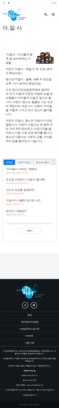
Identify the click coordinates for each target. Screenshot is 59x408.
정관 (29, 314)
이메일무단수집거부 (29, 328)
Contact (29, 335)
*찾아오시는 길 (29, 371)
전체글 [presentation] (9, 162)
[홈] (14, 14)
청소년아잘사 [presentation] (42, 162)
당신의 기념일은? (16, 211)
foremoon (11, 172)
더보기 (29, 230)
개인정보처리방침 (29, 321)
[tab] (9, 162)
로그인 (54, 3)
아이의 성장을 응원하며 (20, 189)
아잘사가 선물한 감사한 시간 (23, 200)
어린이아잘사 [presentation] (24, 162)
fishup (9, 193)
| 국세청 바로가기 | (29, 395)
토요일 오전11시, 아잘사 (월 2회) (25, 179)
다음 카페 (29, 342)
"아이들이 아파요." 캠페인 (21, 169)
